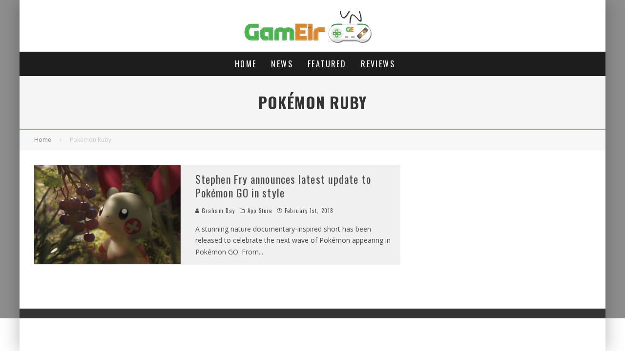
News (282, 64)
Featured (327, 64)
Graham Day (217, 210)
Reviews (378, 64)
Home (246, 64)
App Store (260, 210)
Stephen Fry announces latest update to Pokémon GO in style (283, 186)
